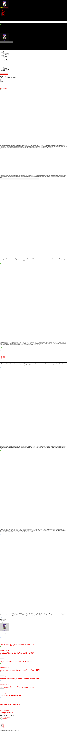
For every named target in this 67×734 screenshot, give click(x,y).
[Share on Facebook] (34, 351)
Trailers (3, 11)
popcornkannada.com (3, 88)
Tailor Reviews (6, 60)
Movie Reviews (6, 59)
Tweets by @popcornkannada (5, 717)
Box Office (3, 13)
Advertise (3, 14)
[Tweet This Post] (34, 352)
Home (3, 9)
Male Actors (6, 65)
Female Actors (6, 66)
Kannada (5, 68)
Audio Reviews (6, 61)
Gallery (3, 62)
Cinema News (6, 53)
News (3, 10)
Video (3, 55)
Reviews (3, 15)
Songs (3, 12)
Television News (6, 54)
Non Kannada (6, 69)
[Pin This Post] (34, 353)
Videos (3, 726)
